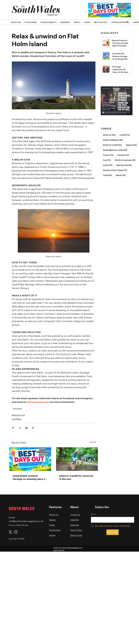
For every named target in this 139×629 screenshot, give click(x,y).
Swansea (124, 155)
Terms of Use (76, 535)
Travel (108, 175)
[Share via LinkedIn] (26, 427)
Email (94, 514)
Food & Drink (54, 530)
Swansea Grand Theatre (116, 170)
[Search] (127, 22)
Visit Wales (17, 408)
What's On (110, 135)
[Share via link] (33, 427)
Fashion (109, 155)
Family (108, 165)
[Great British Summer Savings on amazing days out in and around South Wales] (30, 459)
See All (93, 442)
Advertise (74, 520)
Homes (52, 535)
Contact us (75, 515)
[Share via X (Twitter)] (19, 427)
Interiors (132, 145)
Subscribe (74, 525)
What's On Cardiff (113, 145)
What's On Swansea (126, 160)
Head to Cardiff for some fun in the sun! (76, 477)
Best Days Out (18, 415)
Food (108, 160)
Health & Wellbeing (114, 140)
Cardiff (126, 135)
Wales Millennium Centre (116, 150)
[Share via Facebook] (13, 427)
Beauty (121, 175)
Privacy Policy (76, 530)
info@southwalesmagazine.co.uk (26, 521)
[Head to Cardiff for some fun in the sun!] (77, 459)
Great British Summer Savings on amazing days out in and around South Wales (30, 477)
